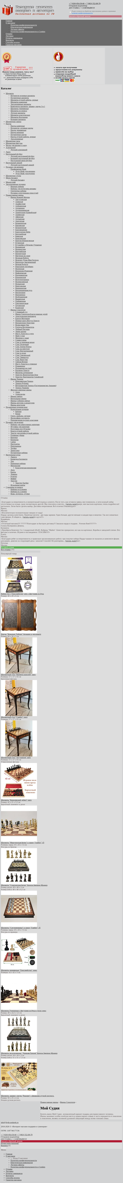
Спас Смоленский (22, 355)
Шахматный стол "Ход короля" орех (16, 757)
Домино (14, 474)
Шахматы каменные (19, 102)
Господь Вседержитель (24, 327)
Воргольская (20, 286)
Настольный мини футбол (21, 161)
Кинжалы (14, 440)
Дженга (14, 457)
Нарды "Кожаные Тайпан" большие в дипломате (21, 634)
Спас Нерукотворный (24, 351)
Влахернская (20, 277)
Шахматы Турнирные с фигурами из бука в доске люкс (23, 1011)
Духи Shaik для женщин (25, 171)
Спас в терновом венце (24, 342)
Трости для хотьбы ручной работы (25, 433)
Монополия (15, 466)
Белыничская (20, 228)
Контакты (10, 40)
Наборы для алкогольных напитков (25, 425)
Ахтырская (19, 219)
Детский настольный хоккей (22, 165)
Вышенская (20, 299)
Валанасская (20, 249)
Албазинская (20, 206)
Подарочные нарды (19, 135)
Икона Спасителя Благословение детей (31, 314)
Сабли (13, 442)
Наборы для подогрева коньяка (23, 189)
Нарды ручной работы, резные (23, 137)
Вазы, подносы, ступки (20, 494)
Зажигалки (15, 450)
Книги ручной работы (20, 431)
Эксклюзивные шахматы (21, 104)
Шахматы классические (20, 115)
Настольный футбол (14, 154)
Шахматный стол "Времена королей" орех (18, 675)
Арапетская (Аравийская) (25, 212)
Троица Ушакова (22, 388)
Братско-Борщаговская (24, 241)
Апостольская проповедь (25, 316)
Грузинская (20, 305)
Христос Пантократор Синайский (29, 377)
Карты (13, 472)
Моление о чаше (22, 338)
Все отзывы (6, 550)
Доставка (9, 36)
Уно (12, 461)
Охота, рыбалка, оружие (20, 416)
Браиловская (20, 238)
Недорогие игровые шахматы (23, 96)
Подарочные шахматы (20, 98)
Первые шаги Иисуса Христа (27, 321)
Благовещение (21, 230)
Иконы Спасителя (18, 310)
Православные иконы (15, 195)
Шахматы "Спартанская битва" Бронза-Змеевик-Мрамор (24, 885)
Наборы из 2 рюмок (19, 492)
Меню (3, 1148)
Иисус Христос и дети (24, 334)
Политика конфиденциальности (24, 25)
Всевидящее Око (22, 325)
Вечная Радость (21, 264)
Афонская (19, 217)
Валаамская (20, 247)
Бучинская (19, 243)
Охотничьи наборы (18, 191)
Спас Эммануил (22, 357)
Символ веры (20, 340)
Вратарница (20, 295)
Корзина (4, 1146)
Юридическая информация (22, 27)
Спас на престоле (22, 349)
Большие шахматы (18, 119)
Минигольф (10, 182)
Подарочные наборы (19, 453)
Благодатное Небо (22, 232)
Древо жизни (20, 331)
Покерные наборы (18, 463)
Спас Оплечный (22, 344)
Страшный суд (21, 312)
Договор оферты (17, 29)
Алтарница (20, 208)
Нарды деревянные (18, 130)
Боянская (19, 236)
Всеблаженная (21, 297)
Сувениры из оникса (14, 487)
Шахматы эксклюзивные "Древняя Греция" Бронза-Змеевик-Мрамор (29, 1053)
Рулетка (14, 476)
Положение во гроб (23, 368)
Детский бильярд (18, 180)
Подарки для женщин (15, 167)
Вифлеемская (20, 273)
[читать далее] (71, 504)
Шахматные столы (13, 176)
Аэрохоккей (11, 148)
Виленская (19, 269)
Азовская (19, 202)
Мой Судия (20, 336)
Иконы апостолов (18, 405)
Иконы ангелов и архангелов (22, 403)
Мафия (13, 479)
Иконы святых (16, 396)
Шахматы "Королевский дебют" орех (16, 800)
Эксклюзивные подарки (16, 184)
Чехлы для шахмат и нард (16, 145)
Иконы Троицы (17, 379)
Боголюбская (20, 234)
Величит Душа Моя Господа (27, 260)
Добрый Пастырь (22, 329)
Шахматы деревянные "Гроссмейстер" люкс (19, 970)
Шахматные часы (13, 141)
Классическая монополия (25, 468)
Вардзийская (20, 251)
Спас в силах (20, 353)
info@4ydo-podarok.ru (9, 1122)
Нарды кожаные (17, 132)
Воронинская (20, 288)
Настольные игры (13, 455)
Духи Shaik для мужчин (25, 174)
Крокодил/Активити (19, 459)
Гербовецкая (20, 301)
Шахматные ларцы (13, 122)
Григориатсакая (21, 303)
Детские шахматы (18, 113)
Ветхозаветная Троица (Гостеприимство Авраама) (35, 386)
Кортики (14, 437)
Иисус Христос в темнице (26, 364)
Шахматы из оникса (19, 111)
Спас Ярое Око (21, 360)
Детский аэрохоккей (19, 150)
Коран (17, 414)
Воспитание (20, 293)
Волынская (20, 284)
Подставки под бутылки (20, 429)
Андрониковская (22, 210)
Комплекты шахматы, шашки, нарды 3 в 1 (28, 106)
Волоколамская (21, 282)
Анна (17, 392)
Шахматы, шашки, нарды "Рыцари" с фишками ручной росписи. (27, 1096)
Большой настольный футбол (23, 158)
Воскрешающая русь (23, 290)
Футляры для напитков (20, 427)
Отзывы (9, 34)
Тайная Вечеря (21, 362)
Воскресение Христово (24, 323)
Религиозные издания (19, 409)
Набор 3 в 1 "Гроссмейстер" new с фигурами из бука (22, 594)
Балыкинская (20, 223)
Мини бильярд (12, 178)
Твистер (14, 481)
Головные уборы (17, 435)
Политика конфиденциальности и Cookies (28, 32)
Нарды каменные (18, 126)
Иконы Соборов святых (20, 401)
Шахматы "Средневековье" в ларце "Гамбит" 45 (20, 928)
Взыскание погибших (24, 267)
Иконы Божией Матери (20, 197)
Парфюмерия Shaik (18, 169)
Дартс (8, 152)
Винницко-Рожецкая (23, 271)
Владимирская (21, 275)
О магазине (10, 23)
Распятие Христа (22, 370)
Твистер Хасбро (21, 483)
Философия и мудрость (20, 418)
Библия (18, 412)
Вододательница (22, 280)
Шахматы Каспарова (19, 117)
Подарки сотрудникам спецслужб (24, 193)
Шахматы (10, 93)
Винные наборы (17, 186)
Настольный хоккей (14, 163)
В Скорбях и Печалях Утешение (28, 245)
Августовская (21, 199)
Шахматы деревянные (20, 109)
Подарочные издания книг (17, 407)
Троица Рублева (21, 383)
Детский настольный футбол (22, 156)
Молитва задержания (24, 373)
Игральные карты (18, 485)
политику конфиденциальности (82, 13)
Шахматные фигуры (14, 143)
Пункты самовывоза (14, 38)
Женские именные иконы (21, 390)
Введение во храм (22, 256)
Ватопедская (20, 254)
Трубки (14, 448)
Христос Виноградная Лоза (26, 375)
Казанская (19, 308)
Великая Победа (22, 258)
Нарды (8, 124)
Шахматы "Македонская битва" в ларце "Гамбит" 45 (22, 843)
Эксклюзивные (17, 139)
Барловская (20, 225)
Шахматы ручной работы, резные (24, 100)
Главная (9, 21)
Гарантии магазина (14, 45)
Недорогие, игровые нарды (22, 128)
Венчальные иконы (18, 399)
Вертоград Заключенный (25, 262)
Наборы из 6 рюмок (19, 489)
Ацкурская (19, 221)
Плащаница (20, 366)
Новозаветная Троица (24, 381)
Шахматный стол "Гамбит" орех (14, 717)
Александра (20, 394)
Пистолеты (15, 444)
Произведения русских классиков (24, 420)
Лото (13, 470)
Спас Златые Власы (23, 347)
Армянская (19, 215)
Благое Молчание (22, 318)
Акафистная (20, 204)
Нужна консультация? (10, 1143)
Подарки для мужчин (14, 422)
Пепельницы (16, 446)
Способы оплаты (13, 42)
